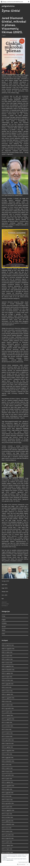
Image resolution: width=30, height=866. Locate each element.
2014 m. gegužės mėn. (7, 820)
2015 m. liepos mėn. (7, 789)
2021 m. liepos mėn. (7, 655)
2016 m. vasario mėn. (7, 768)
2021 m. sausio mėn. (7, 662)
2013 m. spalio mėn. (7, 842)
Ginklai (7, 603)
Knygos (4, 35)
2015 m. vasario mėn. (7, 799)
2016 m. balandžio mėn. (8, 761)
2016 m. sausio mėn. (7, 771)
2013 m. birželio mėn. (7, 852)
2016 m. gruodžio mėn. (8, 740)
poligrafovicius (8, 6)
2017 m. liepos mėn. (7, 722)
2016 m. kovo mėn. (7, 764)
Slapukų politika (9, 860)
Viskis (3, 633)
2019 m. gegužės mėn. (7, 683)
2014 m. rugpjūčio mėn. (8, 810)
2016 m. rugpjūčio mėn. (8, 750)
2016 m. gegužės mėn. (7, 757)
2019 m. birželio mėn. (7, 680)
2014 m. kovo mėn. (7, 828)
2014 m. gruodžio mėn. (8, 803)
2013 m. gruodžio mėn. (8, 835)
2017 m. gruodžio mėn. (8, 708)
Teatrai (3, 630)
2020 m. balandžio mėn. (8, 669)
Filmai (3, 616)
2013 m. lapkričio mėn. (8, 838)
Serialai (4, 626)
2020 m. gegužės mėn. (8, 666)
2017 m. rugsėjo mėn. (7, 715)
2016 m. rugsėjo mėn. (7, 747)
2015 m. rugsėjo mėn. (7, 782)
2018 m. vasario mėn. (7, 705)
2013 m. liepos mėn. (7, 849)
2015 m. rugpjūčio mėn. (8, 785)
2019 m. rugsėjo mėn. (7, 673)
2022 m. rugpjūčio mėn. (8, 648)
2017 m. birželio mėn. (7, 726)
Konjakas (4, 623)
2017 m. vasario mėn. (7, 733)
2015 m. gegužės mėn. (7, 792)
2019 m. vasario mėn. (7, 690)
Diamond (4, 603)
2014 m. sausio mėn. (7, 831)
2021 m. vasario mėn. (7, 659)
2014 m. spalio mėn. (7, 806)
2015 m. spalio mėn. (7, 778)
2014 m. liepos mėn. (7, 813)
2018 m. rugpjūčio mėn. (8, 697)
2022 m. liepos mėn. (7, 652)
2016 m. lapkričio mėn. (8, 743)
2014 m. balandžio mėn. (8, 824)
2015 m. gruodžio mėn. (8, 775)
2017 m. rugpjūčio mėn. (8, 719)
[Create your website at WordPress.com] (15, 1)
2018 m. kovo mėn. (7, 701)
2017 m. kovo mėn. (7, 729)
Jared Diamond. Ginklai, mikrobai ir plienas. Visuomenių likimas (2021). (14, 25)
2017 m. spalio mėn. (7, 712)
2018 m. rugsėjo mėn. (7, 694)
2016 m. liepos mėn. (7, 754)
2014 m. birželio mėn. (7, 817)
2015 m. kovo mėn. (7, 796)
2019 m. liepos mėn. (7, 676)
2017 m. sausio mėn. (7, 736)
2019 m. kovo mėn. (7, 687)
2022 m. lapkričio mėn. (8, 645)
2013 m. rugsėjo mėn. (7, 845)
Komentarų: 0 (5, 605)
